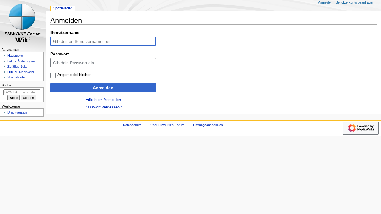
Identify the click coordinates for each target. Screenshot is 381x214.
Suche (6, 85)
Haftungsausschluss (208, 125)
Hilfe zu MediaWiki (20, 72)
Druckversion (17, 112)
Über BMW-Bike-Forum (167, 125)
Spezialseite (62, 8)
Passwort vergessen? (103, 107)
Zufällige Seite (17, 66)
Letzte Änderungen (21, 61)
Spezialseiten (16, 77)
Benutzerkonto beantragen (355, 2)
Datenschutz (132, 125)
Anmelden (103, 87)
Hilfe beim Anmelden (103, 100)
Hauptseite (15, 55)
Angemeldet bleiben (74, 75)
